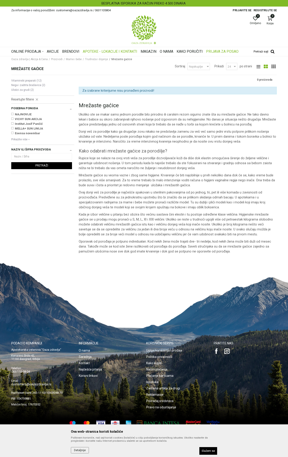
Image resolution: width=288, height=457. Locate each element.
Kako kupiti (154, 363)
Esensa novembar (27, 133)
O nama (84, 350)
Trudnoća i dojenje (96, 59)
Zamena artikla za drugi (163, 388)
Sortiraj (180, 66)
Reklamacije (155, 394)
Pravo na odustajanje (161, 407)
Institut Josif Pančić (29, 123)
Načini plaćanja (156, 369)
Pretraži (41, 165)
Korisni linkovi (88, 375)
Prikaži (219, 66)
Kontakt (84, 363)
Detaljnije (80, 450)
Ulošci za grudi (22, 89)
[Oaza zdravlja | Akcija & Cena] (144, 29)
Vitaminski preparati (26, 80)
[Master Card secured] (193, 423)
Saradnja (85, 357)
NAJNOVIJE (23, 114)
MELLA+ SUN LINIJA (29, 128)
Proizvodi (57, 59)
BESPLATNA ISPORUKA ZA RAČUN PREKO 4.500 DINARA (143, 3)
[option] (144, 3)
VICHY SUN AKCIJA (28, 119)
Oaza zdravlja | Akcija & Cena (29, 59)
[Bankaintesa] (158, 423)
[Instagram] (227, 351)
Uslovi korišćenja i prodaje (164, 350)
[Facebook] (216, 351)
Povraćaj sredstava (159, 401)
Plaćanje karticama (159, 375)
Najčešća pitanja (90, 369)
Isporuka (152, 382)
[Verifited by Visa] (213, 423)
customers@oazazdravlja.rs (31, 384)
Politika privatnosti (159, 357)
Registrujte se (265, 10)
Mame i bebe (74, 59)
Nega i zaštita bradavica (28, 85)
